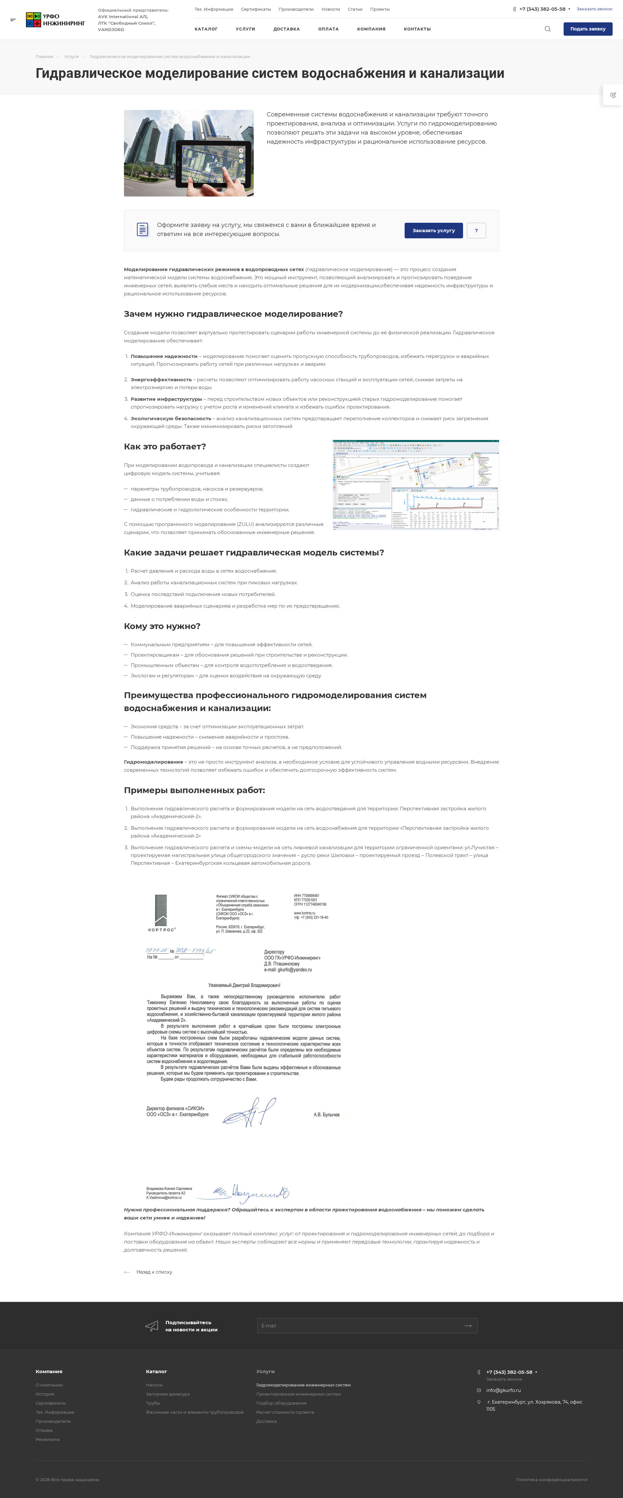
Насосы (154, 1384)
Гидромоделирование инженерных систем (303, 1384)
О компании (49, 1384)
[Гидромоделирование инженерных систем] (189, 152)
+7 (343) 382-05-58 (542, 9)
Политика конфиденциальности (551, 1479)
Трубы (153, 1403)
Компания (49, 1371)
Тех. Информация (55, 1412)
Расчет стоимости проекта (285, 1412)
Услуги (265, 1371)
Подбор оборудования (281, 1403)
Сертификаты (51, 1403)
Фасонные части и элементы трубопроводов (195, 1412)
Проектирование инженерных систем (298, 1394)
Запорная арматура (168, 1394)
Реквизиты (48, 1439)
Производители (53, 1421)
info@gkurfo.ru (503, 1390)
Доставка (266, 1421)
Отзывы (44, 1430)
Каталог (156, 1371)
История (45, 1394)
